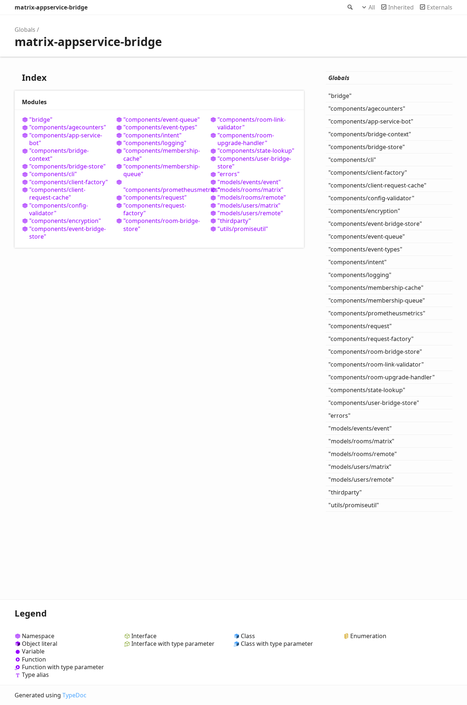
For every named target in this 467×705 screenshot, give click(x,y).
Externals (439, 7)
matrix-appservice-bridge (51, 7)
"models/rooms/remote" (251, 197)
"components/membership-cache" (161, 154)
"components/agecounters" (67, 127)
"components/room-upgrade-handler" (245, 139)
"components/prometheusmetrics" (163, 190)
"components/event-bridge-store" (67, 232)
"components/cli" (53, 174)
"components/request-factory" (154, 209)
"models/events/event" (249, 182)
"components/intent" (152, 135)
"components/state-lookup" (255, 151)
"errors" (228, 174)
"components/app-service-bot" (65, 139)
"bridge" (41, 120)
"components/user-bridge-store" (254, 162)
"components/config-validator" (58, 209)
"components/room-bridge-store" (161, 224)
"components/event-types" (160, 127)
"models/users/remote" (250, 213)
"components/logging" (154, 143)
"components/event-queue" (161, 120)
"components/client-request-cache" (57, 193)
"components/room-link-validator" (251, 123)
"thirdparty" (234, 221)
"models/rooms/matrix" (250, 190)
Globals (25, 30)
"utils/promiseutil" (242, 229)
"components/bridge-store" (67, 166)
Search (349, 7)
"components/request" (155, 197)
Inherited (401, 7)
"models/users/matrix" (249, 205)
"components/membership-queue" (161, 170)
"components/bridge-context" (59, 154)
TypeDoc (74, 695)
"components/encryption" (65, 221)
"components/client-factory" (68, 182)
